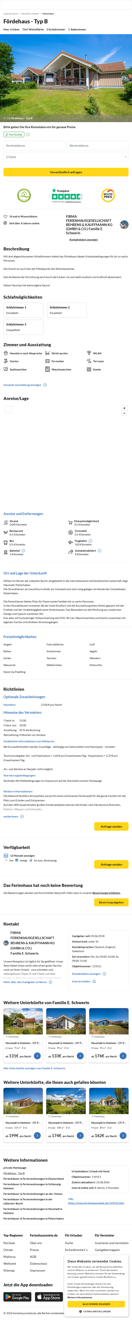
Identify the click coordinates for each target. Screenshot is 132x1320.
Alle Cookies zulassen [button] (96, 1304)
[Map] (66, 455)
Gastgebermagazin (107, 1250)
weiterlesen (10, 816)
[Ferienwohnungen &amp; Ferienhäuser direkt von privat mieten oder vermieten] (6, 4)
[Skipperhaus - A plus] (109, 1021)
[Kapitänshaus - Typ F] (66, 1101)
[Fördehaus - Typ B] (66, 78)
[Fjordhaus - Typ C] (23, 1021)
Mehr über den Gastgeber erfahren (25, 982)
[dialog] (96, 1286)
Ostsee (8, 1250)
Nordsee (9, 1243)
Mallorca (9, 1257)
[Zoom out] (124, 413)
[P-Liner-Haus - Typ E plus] (23, 1101)
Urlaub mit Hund (99, 1171)
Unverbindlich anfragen (66, 172)
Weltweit (9, 1263)
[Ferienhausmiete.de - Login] (112, 4)
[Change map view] (8, 409)
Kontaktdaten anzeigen (83, 239)
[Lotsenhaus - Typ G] (109, 1101)
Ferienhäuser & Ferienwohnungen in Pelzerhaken (33, 1218)
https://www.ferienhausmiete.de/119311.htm (96, 1203)
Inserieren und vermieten (112, 1243)
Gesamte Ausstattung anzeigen (22, 384)
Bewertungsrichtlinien (106, 892)
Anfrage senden (111, 826)
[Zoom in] (124, 408)
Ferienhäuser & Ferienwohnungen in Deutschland (33, 1178)
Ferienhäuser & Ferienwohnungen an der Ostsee (33, 1193)
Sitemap (9, 1270)
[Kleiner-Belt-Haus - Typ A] (66, 1021)
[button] (120, 4)
